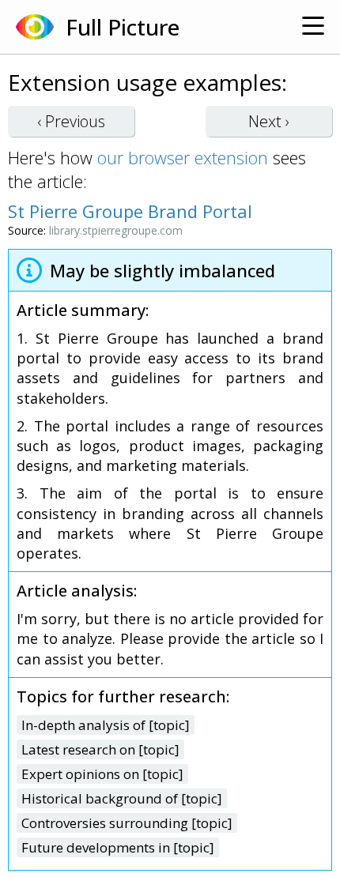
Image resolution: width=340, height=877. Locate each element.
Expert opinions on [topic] (102, 774)
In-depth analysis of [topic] (105, 725)
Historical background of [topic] (121, 798)
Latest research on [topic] (100, 749)
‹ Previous (71, 121)
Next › (268, 121)
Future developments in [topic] (117, 847)
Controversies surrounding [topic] (126, 823)
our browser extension (182, 157)
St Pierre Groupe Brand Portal (130, 211)
